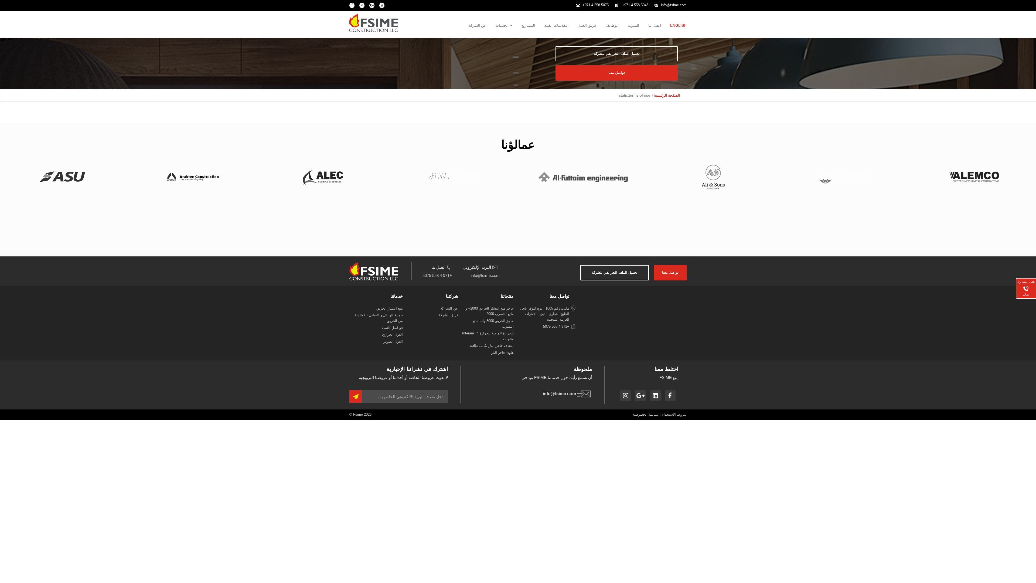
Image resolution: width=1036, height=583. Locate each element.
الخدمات (502, 25)
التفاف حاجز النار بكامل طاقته (491, 346)
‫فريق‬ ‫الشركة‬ (448, 315)
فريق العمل (587, 25)
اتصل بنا (654, 25)
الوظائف (612, 25)
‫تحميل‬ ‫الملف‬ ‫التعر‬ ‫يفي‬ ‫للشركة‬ (617, 54)
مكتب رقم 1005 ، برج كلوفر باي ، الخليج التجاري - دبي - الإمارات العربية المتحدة (544, 313)
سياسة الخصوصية (645, 414)
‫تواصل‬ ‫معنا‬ (616, 73)
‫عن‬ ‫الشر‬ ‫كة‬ (449, 308)
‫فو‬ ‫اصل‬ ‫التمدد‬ (392, 328)
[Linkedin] (361, 5)
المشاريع (528, 25)
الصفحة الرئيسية (667, 95)
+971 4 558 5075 (595, 5)
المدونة (633, 25)
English (678, 25)
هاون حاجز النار (502, 353)
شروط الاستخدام (674, 414)
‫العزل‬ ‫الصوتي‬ (393, 342)
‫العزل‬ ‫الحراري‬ (392, 335)
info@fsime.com (674, 5)
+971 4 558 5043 (634, 5)
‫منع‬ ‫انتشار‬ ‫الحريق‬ (389, 308)
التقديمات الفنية (556, 25)
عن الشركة (477, 25)
